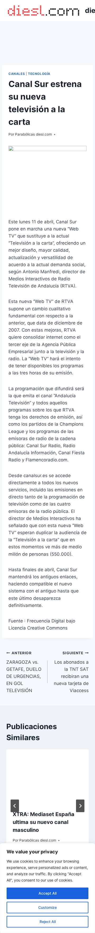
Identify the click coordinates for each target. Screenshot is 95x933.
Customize (47, 907)
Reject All (48, 921)
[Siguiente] (80, 806)
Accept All (47, 893)
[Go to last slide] (15, 806)
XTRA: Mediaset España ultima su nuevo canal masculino (43, 822)
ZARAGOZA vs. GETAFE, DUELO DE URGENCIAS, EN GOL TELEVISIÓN (23, 672)
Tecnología (39, 74)
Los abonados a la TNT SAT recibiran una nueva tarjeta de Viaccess (71, 672)
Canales (16, 74)
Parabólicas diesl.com (33, 134)
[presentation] (47, 776)
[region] (47, 888)
